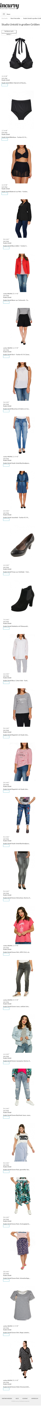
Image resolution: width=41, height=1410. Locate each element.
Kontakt (25, 1398)
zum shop (4, 78)
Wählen (8, 34)
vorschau (5, 85)
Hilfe (17, 1398)
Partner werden (7, 1398)
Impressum (34, 1398)
